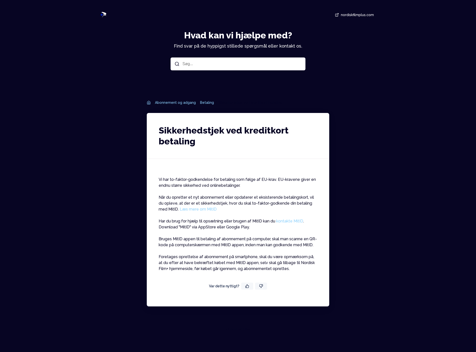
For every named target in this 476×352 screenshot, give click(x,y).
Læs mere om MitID (198, 209)
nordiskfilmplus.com (357, 15)
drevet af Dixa (238, 329)
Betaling (207, 103)
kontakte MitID (289, 221)
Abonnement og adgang (175, 103)
